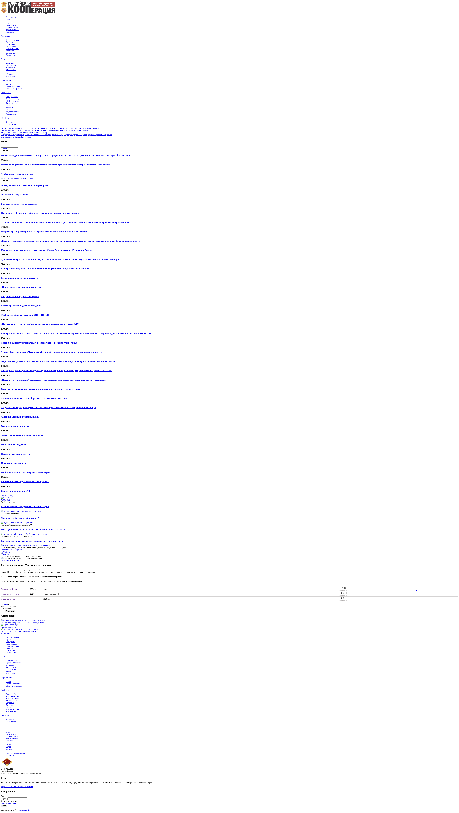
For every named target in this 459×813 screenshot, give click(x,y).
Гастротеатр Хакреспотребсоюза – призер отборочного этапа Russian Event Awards (44, 231)
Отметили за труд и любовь (15, 194)
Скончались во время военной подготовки (18, 631)
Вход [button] (8, 19)
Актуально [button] (5, 36)
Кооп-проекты (11, 76)
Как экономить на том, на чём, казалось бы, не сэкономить (32, 541)
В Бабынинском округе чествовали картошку (25, 481)
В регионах (10, 67)
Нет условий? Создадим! (14, 444)
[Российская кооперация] (28, 13)
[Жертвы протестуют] (10, 625)
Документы (10, 53)
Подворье (10, 105)
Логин (3, 796)
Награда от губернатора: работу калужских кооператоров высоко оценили (40, 213)
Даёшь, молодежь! (13, 86)
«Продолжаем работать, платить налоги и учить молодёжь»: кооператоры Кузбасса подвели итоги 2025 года (58, 361)
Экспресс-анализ (12, 40)
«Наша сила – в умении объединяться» (21, 287)
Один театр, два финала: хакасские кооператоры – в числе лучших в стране (40, 389)
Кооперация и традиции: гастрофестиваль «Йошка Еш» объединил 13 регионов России (46, 250)
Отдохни (9, 110)
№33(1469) (5, 500)
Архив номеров (12, 30)
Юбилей (9, 74)
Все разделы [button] (6, 128)
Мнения (9, 749)
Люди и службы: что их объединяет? (20, 518)
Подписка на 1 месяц (9, 589)
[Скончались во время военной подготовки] (19, 629)
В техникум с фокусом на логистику (19, 204)
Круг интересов (12, 112)
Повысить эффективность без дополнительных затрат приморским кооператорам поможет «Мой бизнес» (56, 164)
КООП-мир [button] (5, 118)
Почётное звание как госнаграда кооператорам (25, 472)
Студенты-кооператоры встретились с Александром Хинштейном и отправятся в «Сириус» (48, 407)
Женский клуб (11, 103)
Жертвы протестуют (9, 627)
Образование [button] (6, 80)
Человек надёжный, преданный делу (20, 417)
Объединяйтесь (12, 97)
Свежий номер (12, 28)
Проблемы (10, 42)
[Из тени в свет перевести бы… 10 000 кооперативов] (23, 620)
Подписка (10, 32)
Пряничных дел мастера (13, 463)
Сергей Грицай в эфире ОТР (15, 491)
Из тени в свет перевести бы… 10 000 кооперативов (22, 623)
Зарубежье (10, 122)
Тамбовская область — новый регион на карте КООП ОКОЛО (34, 398)
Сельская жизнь (12, 49)
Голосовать (10, 611)
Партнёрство (11, 124)
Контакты (10, 755)
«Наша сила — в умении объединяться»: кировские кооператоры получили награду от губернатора (53, 380)
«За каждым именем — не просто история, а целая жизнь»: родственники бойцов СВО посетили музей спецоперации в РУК (65, 222)
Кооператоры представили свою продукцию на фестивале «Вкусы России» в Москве (45, 268)
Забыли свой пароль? (9, 803)
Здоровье (9, 107)
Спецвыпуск (11, 72)
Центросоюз (11, 25)
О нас (8, 23)
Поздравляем (11, 55)
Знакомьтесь (11, 70)
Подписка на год (8, 599)
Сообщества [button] (6, 93)
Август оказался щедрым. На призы (20, 296)
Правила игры (11, 46)
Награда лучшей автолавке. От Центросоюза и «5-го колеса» (33, 529)
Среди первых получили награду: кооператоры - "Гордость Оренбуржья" (39, 343)
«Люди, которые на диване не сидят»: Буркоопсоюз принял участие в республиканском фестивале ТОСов (56, 370)
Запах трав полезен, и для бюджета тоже (22, 435)
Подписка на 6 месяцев (10, 594)
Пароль (4, 799)
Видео (8, 747)
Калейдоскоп (11, 114)
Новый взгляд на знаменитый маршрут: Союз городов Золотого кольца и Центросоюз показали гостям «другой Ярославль (65, 155)
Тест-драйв (10, 44)
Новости (4, 149)
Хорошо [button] (4, 787)
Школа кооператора (14, 89)
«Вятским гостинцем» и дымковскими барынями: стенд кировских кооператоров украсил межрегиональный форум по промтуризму (70, 241)
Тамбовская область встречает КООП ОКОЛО (25, 315)
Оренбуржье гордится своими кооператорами (25, 185)
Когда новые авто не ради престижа (19, 278)
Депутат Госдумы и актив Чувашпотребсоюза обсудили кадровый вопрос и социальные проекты (51, 352)
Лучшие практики (13, 65)
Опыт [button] (3, 59)
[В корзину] (415, 590)
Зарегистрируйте (23, 810)
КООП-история (12, 101)
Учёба (8, 84)
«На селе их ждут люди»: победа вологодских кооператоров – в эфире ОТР (40, 324)
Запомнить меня (10, 801)
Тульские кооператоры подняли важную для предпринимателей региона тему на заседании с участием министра (60, 259)
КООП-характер (12, 99)
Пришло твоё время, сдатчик (16, 454)
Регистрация (11, 17)
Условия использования (15, 753)
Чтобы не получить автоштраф (17, 174)
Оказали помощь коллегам (15, 426)
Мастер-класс (11, 63)
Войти (4, 806)
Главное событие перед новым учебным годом (25, 506)
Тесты (8, 745)
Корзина (4, 604)
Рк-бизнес (10, 51)
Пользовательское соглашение (20, 787)
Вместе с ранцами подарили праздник (21, 305)
